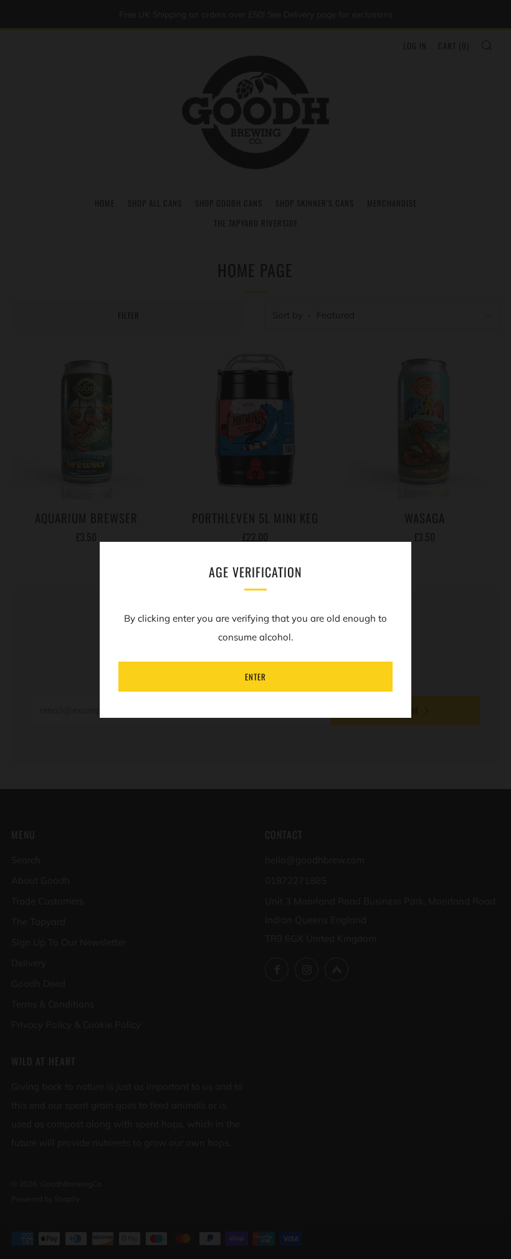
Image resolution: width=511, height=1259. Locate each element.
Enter (255, 676)
